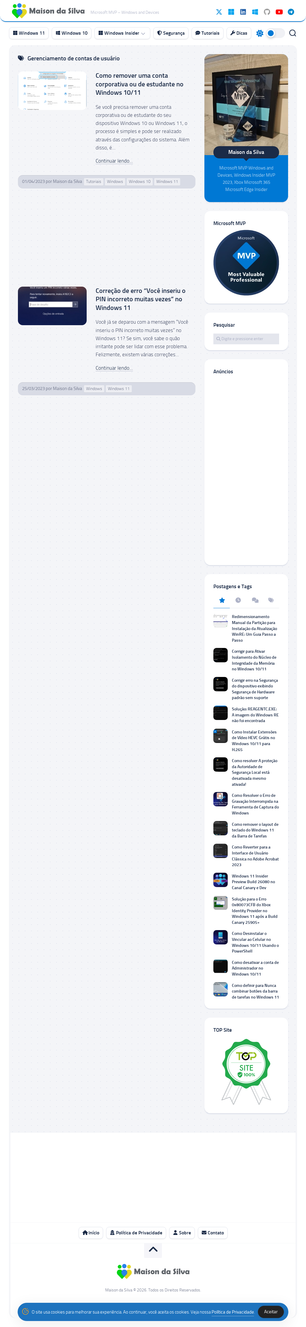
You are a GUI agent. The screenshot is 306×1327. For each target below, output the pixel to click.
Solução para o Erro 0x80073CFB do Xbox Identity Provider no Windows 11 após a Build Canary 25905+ (255, 911)
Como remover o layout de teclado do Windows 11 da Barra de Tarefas (255, 830)
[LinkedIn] (243, 12)
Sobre (184, 1233)
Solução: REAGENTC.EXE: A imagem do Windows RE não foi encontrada (255, 715)
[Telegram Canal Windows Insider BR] (290, 12)
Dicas (241, 33)
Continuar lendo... (114, 161)
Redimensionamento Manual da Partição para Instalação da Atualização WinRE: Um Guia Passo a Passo (254, 628)
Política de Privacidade (138, 1233)
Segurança (173, 33)
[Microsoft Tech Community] (231, 12)
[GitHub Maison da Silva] (267, 12)
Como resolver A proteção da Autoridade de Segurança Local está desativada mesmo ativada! (254, 772)
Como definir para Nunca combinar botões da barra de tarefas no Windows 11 (255, 991)
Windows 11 (31, 33)
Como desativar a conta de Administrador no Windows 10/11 (255, 968)
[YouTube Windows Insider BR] (279, 12)
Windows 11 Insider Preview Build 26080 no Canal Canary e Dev (253, 882)
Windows (115, 181)
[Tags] (271, 601)
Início (93, 1233)
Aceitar (271, 1311)
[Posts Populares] (221, 601)
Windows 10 (74, 33)
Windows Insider (121, 33)
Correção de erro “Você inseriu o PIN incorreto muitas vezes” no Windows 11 (141, 299)
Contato (215, 1233)
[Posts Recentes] (238, 601)
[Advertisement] (106, 242)
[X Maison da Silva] (219, 12)
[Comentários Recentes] (254, 601)
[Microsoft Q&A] (255, 12)
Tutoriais (210, 33)
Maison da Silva (67, 181)
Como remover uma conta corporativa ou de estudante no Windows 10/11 (139, 84)
